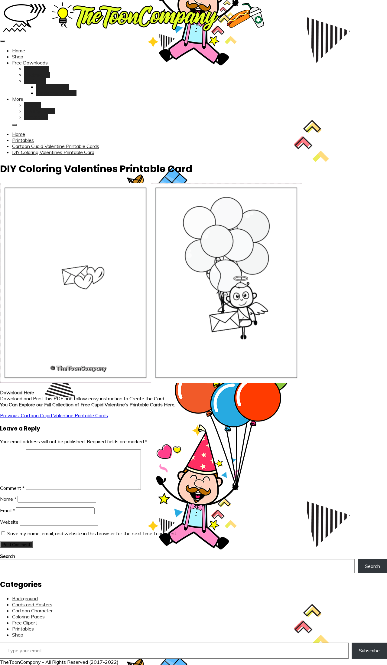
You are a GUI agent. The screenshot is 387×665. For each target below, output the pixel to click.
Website (9, 522)
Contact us (36, 117)
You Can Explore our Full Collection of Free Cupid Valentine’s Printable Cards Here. (87, 404)
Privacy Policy (39, 111)
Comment (12, 488)
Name (8, 499)
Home (18, 51)
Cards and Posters (56, 93)
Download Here (17, 392)
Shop (17, 57)
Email (7, 510)
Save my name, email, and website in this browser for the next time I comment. (92, 533)
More (17, 99)
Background (37, 75)
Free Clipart (36, 69)
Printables (35, 81)
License (32, 105)
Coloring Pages (52, 87)
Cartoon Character (32, 611)
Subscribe (369, 650)
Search (7, 556)
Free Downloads (30, 63)
